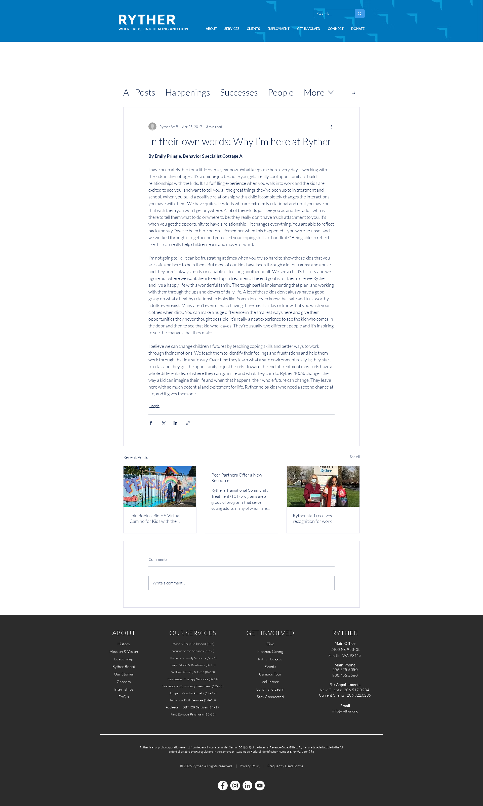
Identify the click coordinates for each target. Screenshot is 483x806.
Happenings (187, 92)
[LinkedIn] (247, 785)
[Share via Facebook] (150, 422)
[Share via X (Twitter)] (163, 422)
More (314, 92)
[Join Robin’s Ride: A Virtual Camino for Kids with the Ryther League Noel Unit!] (160, 486)
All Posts (139, 92)
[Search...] (360, 13)
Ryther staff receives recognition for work (312, 518)
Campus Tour (270, 674)
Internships (123, 689)
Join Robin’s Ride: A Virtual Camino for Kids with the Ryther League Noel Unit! (155, 518)
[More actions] (332, 126)
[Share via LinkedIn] (175, 422)
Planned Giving (270, 651)
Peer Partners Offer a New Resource (236, 477)
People (281, 92)
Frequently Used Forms (285, 766)
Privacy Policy (250, 766)
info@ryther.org (345, 711)
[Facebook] (223, 785)
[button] (211, 28)
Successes (239, 92)
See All (355, 456)
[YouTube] (260, 785)
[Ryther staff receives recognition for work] (323, 486)
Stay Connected (270, 696)
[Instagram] (235, 785)
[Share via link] (187, 422)
